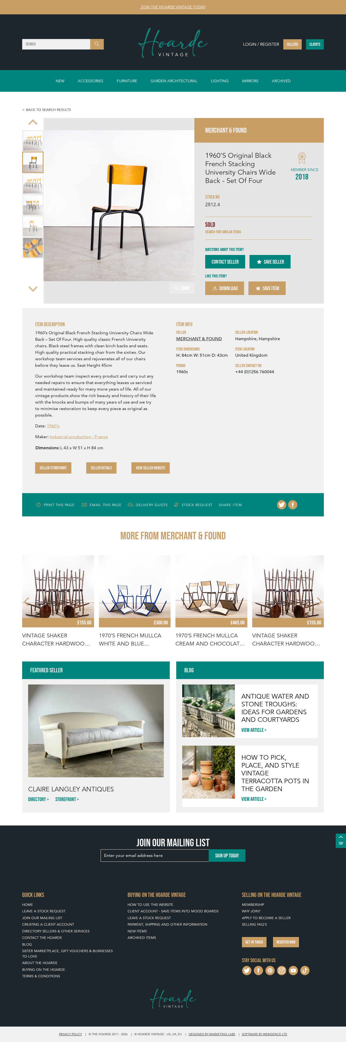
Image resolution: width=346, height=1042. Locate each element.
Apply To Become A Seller (266, 918)
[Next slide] (33, 288)
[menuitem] (33, 141)
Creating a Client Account (48, 924)
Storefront (65, 799)
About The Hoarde (40, 963)
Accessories (90, 80)
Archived (281, 80)
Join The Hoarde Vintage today (173, 7)
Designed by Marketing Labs (212, 1034)
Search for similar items (223, 231)
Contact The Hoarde (42, 937)
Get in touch (254, 942)
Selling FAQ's (254, 924)
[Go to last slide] (27, 602)
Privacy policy (70, 1034)
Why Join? (251, 911)
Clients (315, 44)
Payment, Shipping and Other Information (167, 924)
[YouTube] (293, 970)
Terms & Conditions (41, 976)
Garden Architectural (174, 80)
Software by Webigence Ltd (264, 1034)
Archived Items (142, 937)
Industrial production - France (79, 436)
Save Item (271, 288)
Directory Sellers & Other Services (55, 931)
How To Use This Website (150, 904)
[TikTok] (305, 970)
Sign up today (227, 855)
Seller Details (101, 467)
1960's (53, 425)
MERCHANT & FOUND (199, 339)
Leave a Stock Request (43, 911)
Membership (253, 904)
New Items (137, 931)
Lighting (220, 80)
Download (228, 288)
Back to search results (48, 109)
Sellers (292, 44)
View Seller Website (150, 467)
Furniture (127, 80)
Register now (286, 942)
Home (27, 904)
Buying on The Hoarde (43, 969)
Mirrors (250, 80)
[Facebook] (293, 505)
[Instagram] (282, 970)
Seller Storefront (53, 467)
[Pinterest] (270, 970)
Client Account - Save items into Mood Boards (173, 911)
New (60, 80)
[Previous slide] (33, 123)
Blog (27, 944)
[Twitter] (282, 505)
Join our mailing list (42, 918)
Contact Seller (225, 262)
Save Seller (274, 262)
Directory (37, 799)
